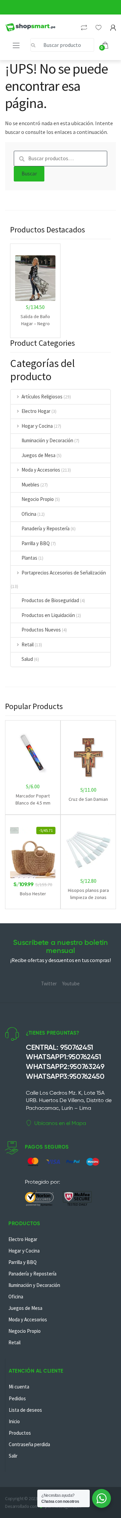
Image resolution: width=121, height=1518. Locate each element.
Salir (13, 1456)
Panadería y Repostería (46, 528)
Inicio (14, 1421)
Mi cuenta (19, 1386)
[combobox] (62, 45)
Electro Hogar (36, 411)
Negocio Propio (38, 499)
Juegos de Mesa (38, 455)
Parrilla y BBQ (36, 543)
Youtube (71, 983)
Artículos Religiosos (42, 396)
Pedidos (17, 1398)
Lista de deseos (25, 1410)
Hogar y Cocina (37, 426)
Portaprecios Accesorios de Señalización (64, 572)
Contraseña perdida (29, 1444)
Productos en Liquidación (48, 615)
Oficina (29, 514)
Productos (20, 1433)
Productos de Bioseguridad (50, 600)
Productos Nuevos (41, 629)
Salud (27, 659)
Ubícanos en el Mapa (60, 1123)
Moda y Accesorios (41, 470)
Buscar (29, 173)
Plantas (29, 558)
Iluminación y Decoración (47, 440)
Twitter (49, 983)
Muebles (30, 484)
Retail (28, 644)
